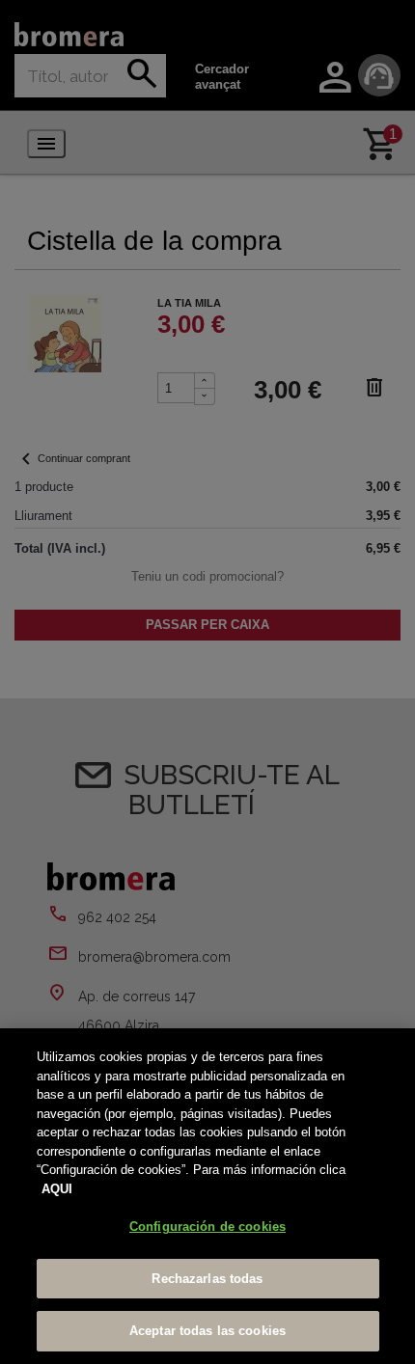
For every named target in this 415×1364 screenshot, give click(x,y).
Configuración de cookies (207, 1226)
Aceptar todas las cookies (207, 1330)
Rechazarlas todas (207, 1278)
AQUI (57, 1189)
